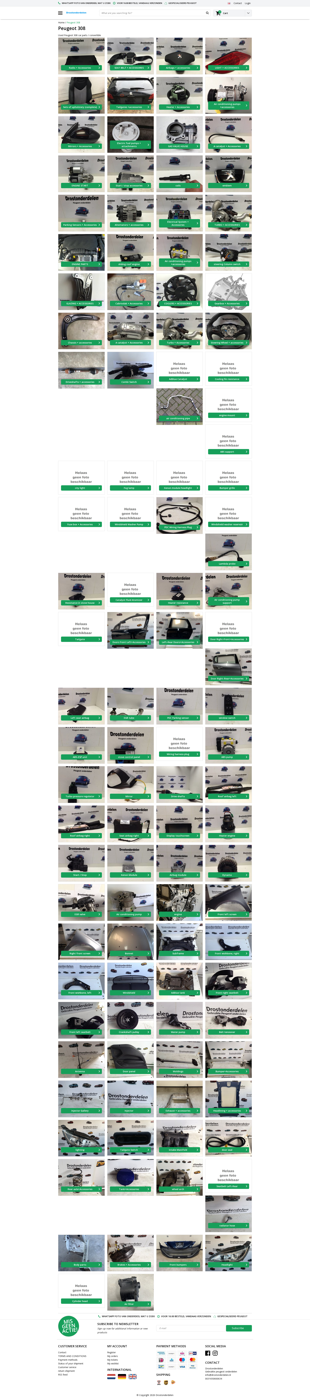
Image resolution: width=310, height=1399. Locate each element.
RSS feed (62, 1374)
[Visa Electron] (192, 1367)
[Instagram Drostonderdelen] (215, 1354)
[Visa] (182, 1367)
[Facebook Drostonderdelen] (207, 1354)
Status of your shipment (70, 1363)
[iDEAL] (161, 1360)
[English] (229, 3)
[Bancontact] (161, 1367)
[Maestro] (182, 1360)
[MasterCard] (192, 1360)
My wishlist (113, 1363)
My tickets (112, 1359)
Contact (62, 1352)
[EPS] (182, 1353)
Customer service (67, 1367)
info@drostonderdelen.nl (218, 1374)
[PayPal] (171, 1367)
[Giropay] (192, 1353)
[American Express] (161, 1353)
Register (111, 1352)
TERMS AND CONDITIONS (72, 1356)
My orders (112, 1356)
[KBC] (171, 1360)
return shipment (66, 1370)
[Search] (207, 13)
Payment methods (68, 1359)
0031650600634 (213, 1378)
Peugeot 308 (73, 22)
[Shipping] (158, 1382)
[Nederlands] (111, 1378)
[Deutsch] (122, 1378)
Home (61, 22)
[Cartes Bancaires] (171, 1353)
